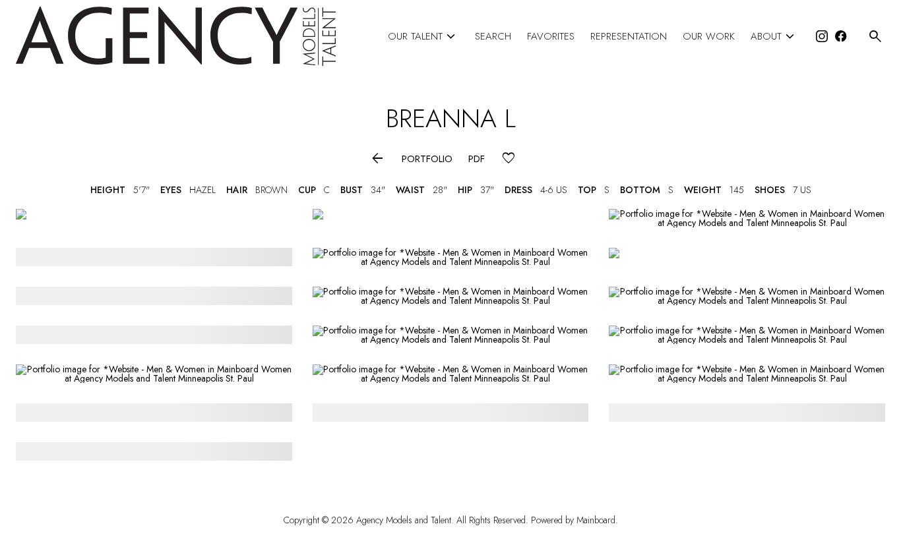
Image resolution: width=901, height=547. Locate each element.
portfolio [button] (427, 159)
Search (493, 37)
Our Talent (423, 36)
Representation (628, 37)
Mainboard (595, 520)
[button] (377, 159)
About (774, 36)
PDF (476, 159)
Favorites (551, 37)
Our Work (709, 37)
